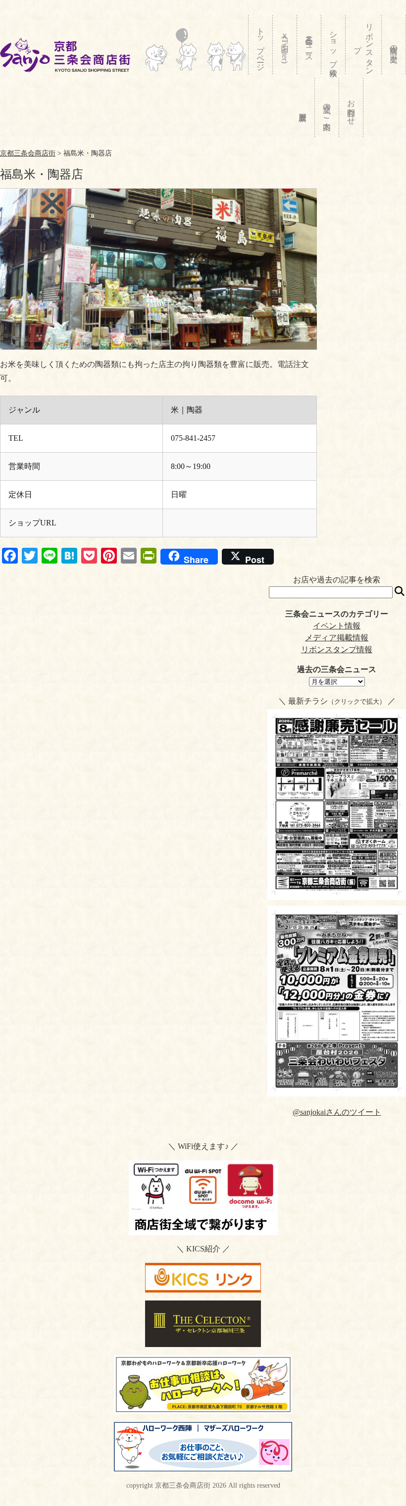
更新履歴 (303, 107)
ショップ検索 (333, 44)
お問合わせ (351, 107)
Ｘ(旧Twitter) (285, 45)
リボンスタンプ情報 (336, 649)
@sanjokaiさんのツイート (337, 1112)
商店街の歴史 (394, 44)
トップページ (260, 44)
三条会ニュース (309, 44)
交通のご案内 (327, 107)
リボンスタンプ (364, 44)
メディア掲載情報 (336, 637)
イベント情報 (336, 626)
